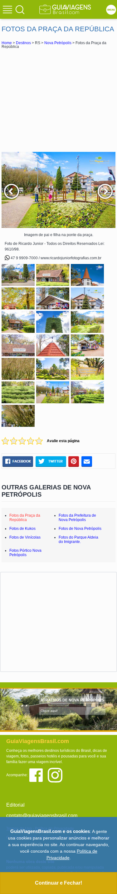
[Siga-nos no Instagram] (57, 775)
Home (7, 43)
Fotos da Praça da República (24, 517)
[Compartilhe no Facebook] (18, 461)
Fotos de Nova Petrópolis (80, 528)
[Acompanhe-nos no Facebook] (38, 775)
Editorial (15, 805)
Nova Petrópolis (57, 43)
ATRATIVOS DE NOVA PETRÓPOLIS (72, 700)
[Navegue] (8, 10)
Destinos (23, 43)
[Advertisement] (58, 100)
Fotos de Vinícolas (25, 537)
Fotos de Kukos (22, 528)
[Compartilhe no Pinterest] (74, 461)
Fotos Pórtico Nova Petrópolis (25, 552)
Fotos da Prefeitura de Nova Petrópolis (77, 517)
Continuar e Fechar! (58, 883)
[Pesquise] (20, 9)
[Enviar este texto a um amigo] (87, 461)
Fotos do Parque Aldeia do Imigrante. (78, 539)
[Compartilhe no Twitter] (51, 461)
